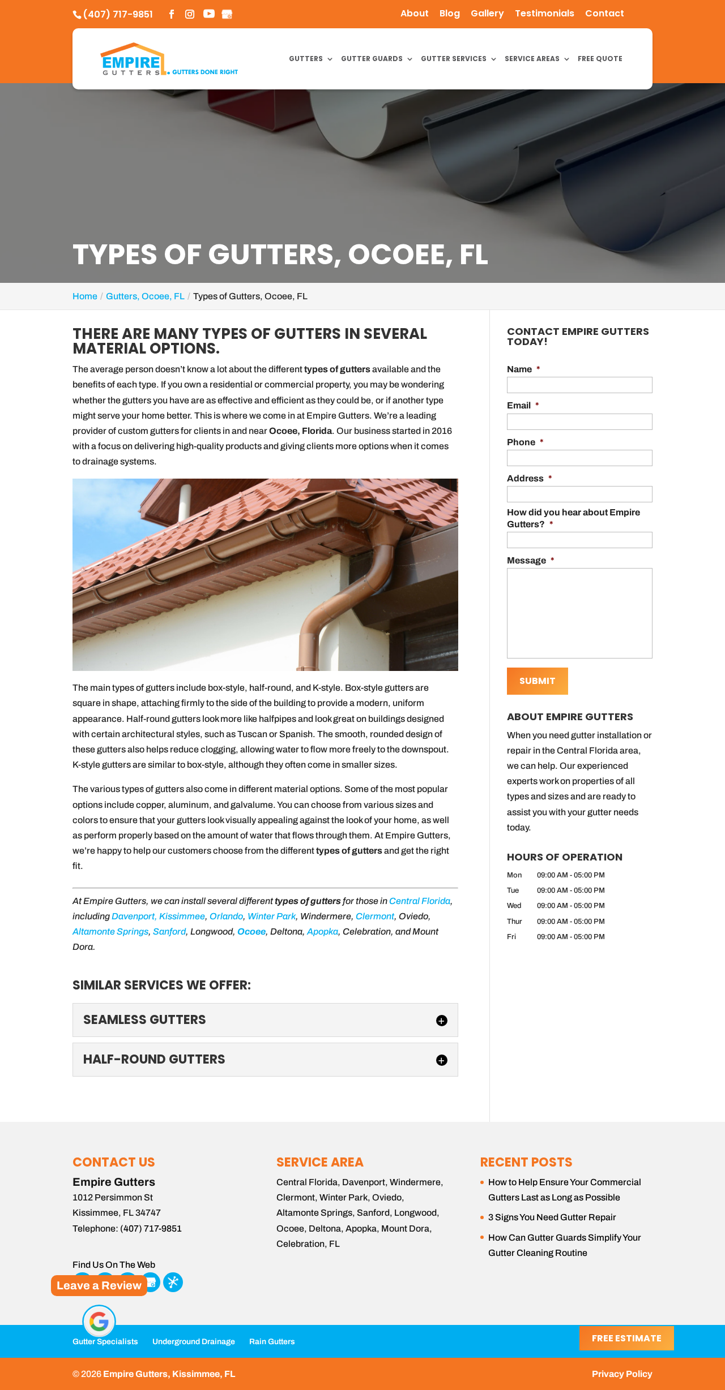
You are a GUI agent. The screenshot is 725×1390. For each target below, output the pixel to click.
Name (523, 369)
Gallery (487, 14)
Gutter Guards (372, 59)
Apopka (322, 931)
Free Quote (600, 59)
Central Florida (419, 901)
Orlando (226, 916)
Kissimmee (182, 916)
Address (529, 478)
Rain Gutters (272, 1341)
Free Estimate (627, 1338)
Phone (525, 442)
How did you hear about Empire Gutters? (573, 518)
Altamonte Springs (110, 931)
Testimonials (544, 14)
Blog (450, 14)
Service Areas (532, 59)
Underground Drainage (193, 1341)
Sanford (169, 931)
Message (531, 560)
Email (523, 405)
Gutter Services (454, 59)
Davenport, (134, 916)
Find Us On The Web (113, 1264)
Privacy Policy (622, 1374)
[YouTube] (209, 14)
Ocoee (251, 931)
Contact (604, 14)
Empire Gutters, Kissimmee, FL (169, 1374)
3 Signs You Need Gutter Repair (552, 1217)
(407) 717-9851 (118, 14)
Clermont (375, 916)
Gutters (306, 59)
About (414, 14)
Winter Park (272, 916)
